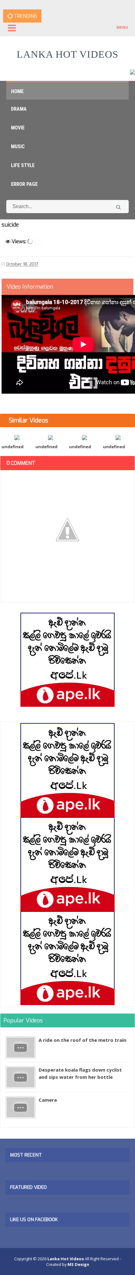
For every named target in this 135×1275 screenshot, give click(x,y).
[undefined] (17, 436)
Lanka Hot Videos (67, 54)
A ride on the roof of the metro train (82, 1040)
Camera (48, 1100)
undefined (13, 446)
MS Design (78, 1264)
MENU (122, 27)
